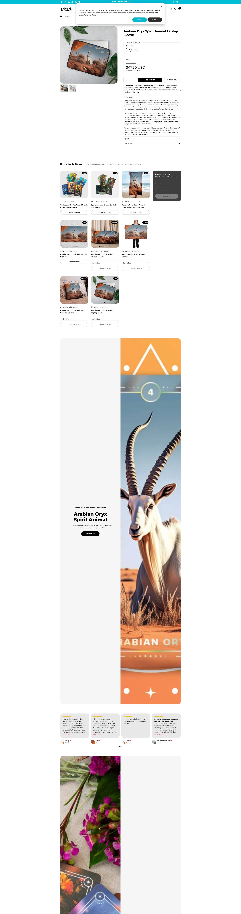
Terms (94, 15)
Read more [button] (97, 736)
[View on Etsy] (62, 744)
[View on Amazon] (93, 744)
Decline (154, 19)
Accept (139, 19)
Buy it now (172, 80)
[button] (171, 9)
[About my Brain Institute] (66, 9)
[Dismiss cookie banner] (161, 7)
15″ (135, 50)
